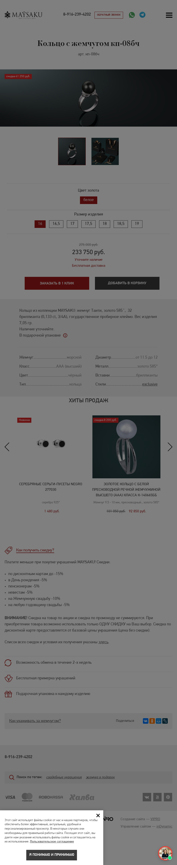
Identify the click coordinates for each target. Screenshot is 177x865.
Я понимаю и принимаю (51, 855)
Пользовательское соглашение (52, 841)
